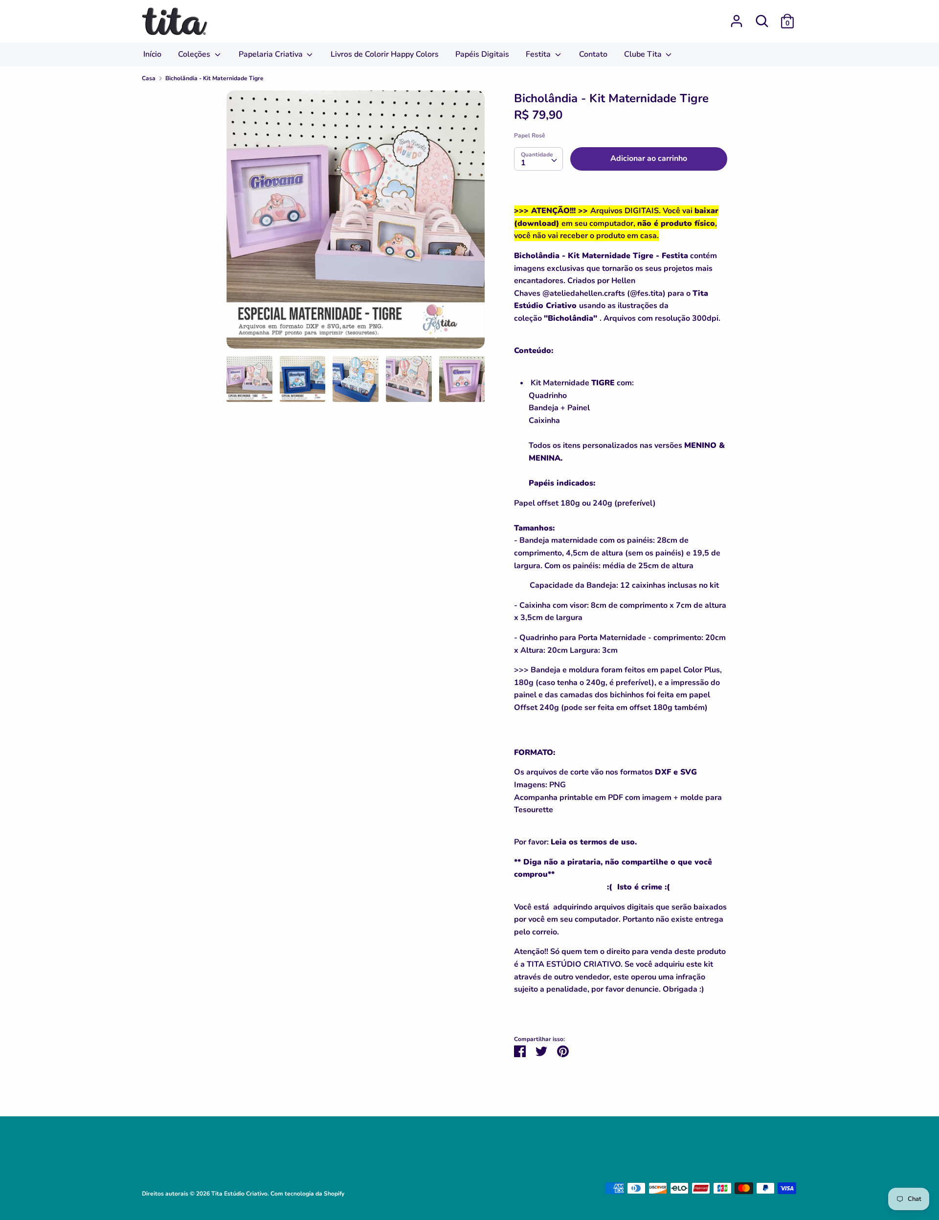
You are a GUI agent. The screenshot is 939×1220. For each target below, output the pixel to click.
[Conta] (736, 17)
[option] (355, 223)
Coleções (195, 54)
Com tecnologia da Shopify (307, 1194)
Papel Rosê (529, 135)
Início (152, 54)
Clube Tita (644, 54)
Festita (539, 54)
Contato (593, 54)
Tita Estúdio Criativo (239, 1194)
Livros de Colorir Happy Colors (385, 54)
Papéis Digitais (482, 54)
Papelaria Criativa (272, 54)
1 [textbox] (523, 162)
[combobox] (538, 159)
